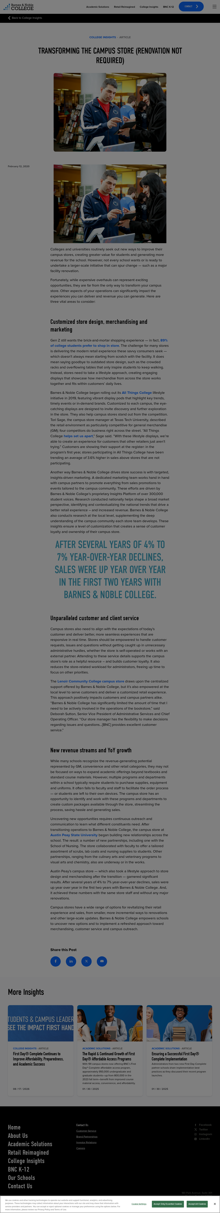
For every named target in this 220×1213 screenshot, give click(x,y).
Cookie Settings (139, 1204)
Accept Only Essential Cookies (168, 1204)
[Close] (214, 1203)
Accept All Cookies (197, 1204)
